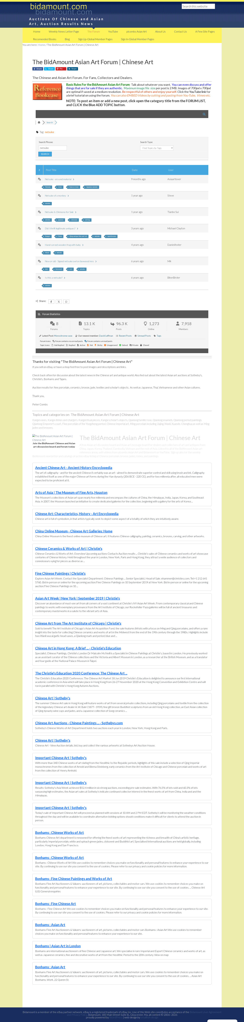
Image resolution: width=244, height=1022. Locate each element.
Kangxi (47, 236)
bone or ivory (74, 187)
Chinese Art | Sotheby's (52, 698)
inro (46, 269)
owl (71, 269)
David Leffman (106, 335)
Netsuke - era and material (58, 179)
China (60, 236)
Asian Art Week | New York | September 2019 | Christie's (77, 598)
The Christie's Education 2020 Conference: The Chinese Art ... (81, 673)
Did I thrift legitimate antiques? (60, 228)
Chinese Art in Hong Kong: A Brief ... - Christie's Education (78, 648)
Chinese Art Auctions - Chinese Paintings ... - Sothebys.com (79, 723)
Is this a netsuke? (54, 277)
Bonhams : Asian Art (50, 925)
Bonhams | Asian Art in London (58, 946)
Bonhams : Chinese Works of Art (59, 832)
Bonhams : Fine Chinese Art (55, 904)
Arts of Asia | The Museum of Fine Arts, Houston (71, 492)
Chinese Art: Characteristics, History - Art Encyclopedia (77, 514)
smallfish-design (149, 1017)
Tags (159, 335)
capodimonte (111, 236)
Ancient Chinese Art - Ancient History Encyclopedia (73, 468)
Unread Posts (144, 335)
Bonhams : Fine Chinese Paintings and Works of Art (73, 879)
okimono (74, 220)
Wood (47, 253)
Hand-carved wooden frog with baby (63, 244)
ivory (60, 187)
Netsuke (47, 187)
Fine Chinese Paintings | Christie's (60, 573)
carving (87, 220)
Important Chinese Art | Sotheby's (60, 758)
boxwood (59, 269)
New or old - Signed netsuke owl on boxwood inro (70, 261)
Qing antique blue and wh (78, 236)
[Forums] (39, 122)
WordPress (115, 1017)
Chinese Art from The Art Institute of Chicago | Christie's (78, 623)
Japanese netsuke (91, 187)
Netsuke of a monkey (56, 195)
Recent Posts (125, 335)
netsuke (47, 203)
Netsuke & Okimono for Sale (60, 212)
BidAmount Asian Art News (72, 10)
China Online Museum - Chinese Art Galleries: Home (73, 531)
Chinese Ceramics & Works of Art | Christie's (68, 548)
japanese (60, 220)
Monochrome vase (63, 335)
